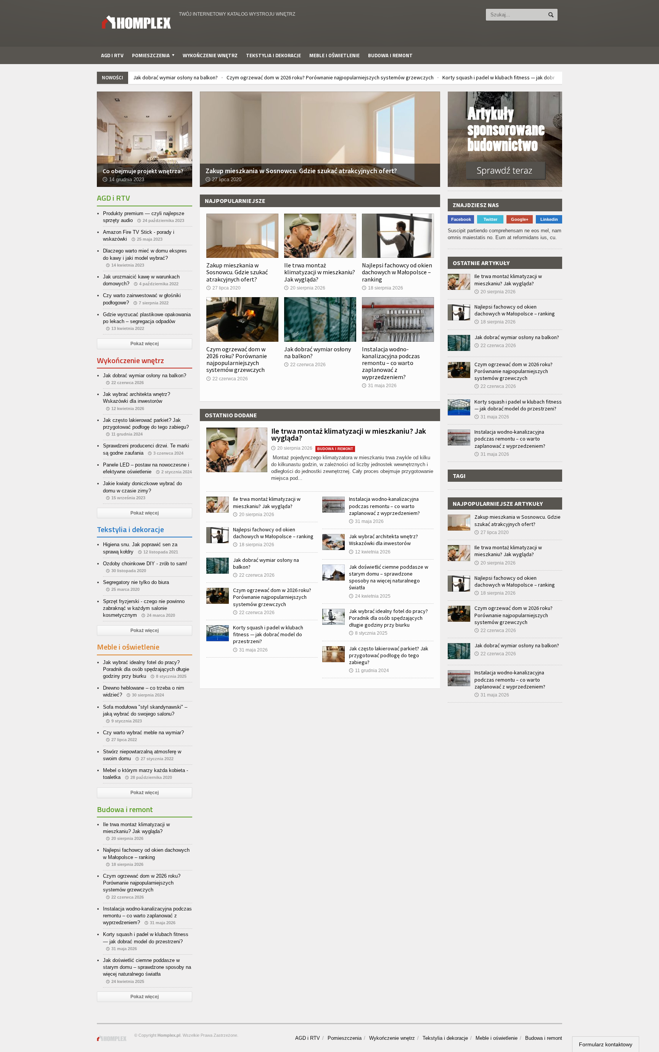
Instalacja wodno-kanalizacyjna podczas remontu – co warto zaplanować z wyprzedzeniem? (391, 363)
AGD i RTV (112, 55)
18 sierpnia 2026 (382, 288)
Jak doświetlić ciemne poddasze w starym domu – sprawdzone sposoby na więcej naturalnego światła (388, 577)
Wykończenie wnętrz (210, 55)
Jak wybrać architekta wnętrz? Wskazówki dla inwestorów (383, 540)
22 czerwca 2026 (227, 378)
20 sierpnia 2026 (304, 288)
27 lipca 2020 (223, 288)
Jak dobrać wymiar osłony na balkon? (175, 77)
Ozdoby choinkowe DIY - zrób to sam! (145, 563)
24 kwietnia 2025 (370, 596)
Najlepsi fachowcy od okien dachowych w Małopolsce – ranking (397, 272)
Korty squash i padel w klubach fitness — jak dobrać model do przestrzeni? (527, 77)
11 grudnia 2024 (369, 670)
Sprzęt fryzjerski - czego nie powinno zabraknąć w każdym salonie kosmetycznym (144, 608)
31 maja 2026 (379, 385)
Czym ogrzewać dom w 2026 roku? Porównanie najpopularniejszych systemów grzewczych (330, 77)
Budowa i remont (390, 55)
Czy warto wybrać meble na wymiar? (143, 732)
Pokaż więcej (144, 343)
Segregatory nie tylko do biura (136, 582)
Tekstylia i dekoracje (273, 55)
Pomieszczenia (345, 1038)
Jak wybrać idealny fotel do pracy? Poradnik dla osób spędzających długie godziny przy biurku (388, 618)
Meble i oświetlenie (334, 55)
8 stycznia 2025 (368, 633)
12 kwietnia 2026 (370, 552)
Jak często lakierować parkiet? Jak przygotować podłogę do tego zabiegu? (388, 655)
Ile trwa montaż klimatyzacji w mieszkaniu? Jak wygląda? (319, 272)
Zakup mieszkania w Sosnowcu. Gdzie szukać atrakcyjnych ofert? (237, 272)
